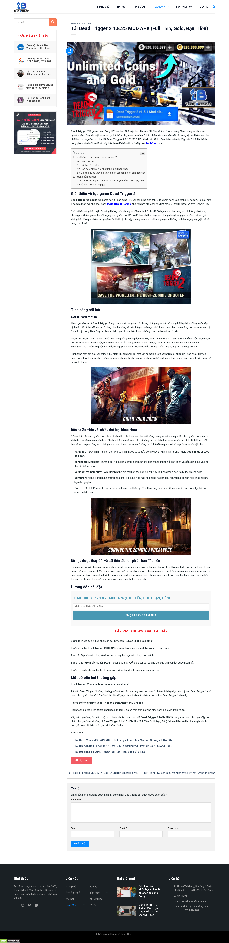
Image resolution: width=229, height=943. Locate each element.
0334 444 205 (192, 910)
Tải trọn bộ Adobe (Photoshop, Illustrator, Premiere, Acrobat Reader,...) (39, 73)
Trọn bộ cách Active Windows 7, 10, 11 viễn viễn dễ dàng (38, 46)
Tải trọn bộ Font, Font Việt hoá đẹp (38, 99)
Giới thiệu (93, 886)
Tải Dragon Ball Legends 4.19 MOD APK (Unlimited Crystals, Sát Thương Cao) (123, 746)
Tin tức (121, 7)
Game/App (160, 7)
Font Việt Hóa (184, 7)
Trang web (173, 828)
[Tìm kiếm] (214, 7)
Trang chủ (103, 7)
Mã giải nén (81, 760)
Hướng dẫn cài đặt (85, 176)
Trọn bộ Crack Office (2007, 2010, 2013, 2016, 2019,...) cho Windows (39, 60)
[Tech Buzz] (32, 6)
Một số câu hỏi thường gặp (90, 184)
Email (123, 828)
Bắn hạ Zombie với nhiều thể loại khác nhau (104, 169)
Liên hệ (204, 7)
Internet (70, 899)
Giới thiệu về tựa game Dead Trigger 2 (96, 157)
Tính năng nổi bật (84, 161)
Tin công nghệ (73, 892)
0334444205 (180, 895)
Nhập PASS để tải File (141, 615)
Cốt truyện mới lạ (90, 165)
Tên (73, 828)
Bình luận (76, 799)
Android (75, 23)
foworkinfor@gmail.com (194, 901)
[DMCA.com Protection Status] (10, 940)
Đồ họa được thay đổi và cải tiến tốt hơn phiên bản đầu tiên (113, 172)
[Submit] (53, 22)
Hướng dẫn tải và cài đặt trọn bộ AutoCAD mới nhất (39, 86)
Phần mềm (139, 7)
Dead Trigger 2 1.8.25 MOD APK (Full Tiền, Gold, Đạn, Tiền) (115, 180)
